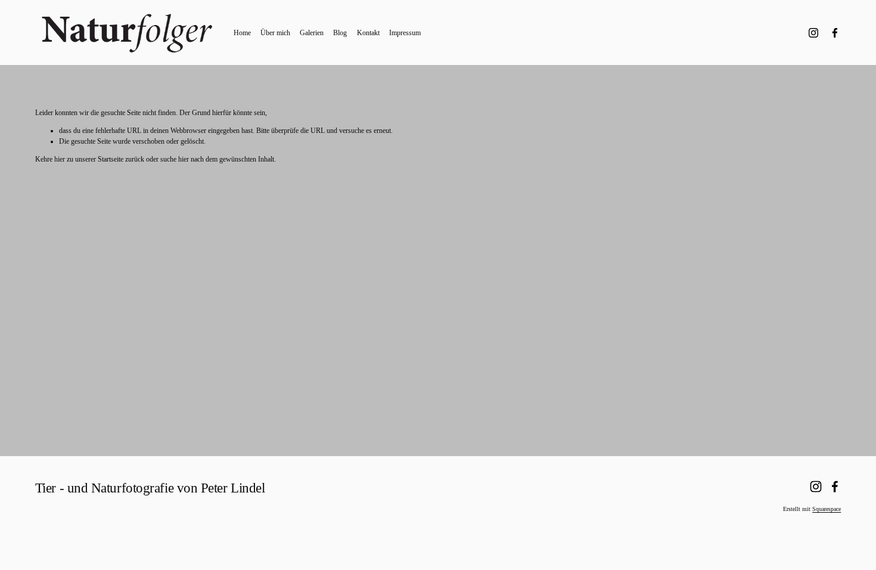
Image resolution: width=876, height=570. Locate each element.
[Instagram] (813, 33)
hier (59, 159)
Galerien (312, 33)
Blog (340, 33)
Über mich (275, 33)
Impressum (405, 33)
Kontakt (368, 33)
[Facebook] (835, 33)
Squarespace (826, 509)
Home (242, 33)
